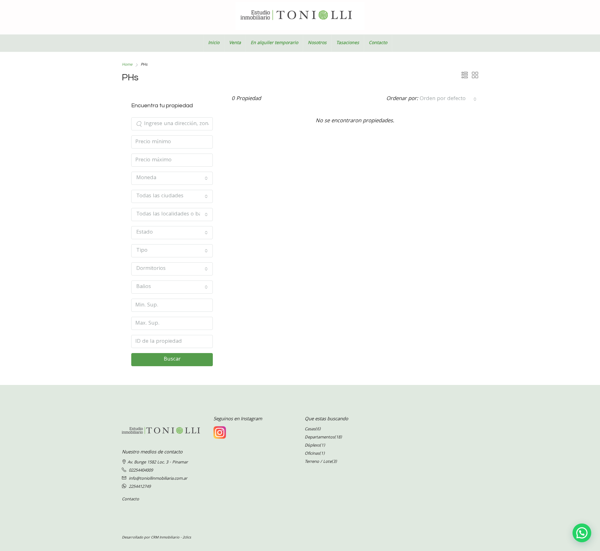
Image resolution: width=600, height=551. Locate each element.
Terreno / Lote (318, 461)
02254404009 (141, 470)
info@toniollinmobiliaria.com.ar (158, 478)
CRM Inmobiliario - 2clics (171, 538)
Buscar (172, 359)
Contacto (378, 43)
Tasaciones (347, 43)
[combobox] (448, 99)
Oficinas (312, 453)
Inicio (213, 43)
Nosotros (317, 43)
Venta (235, 43)
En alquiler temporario (274, 43)
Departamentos (319, 437)
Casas (310, 429)
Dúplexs (312, 445)
